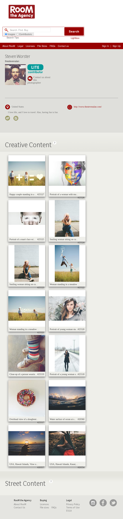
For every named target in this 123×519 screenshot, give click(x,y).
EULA (69, 510)
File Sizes (42, 46)
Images (11, 34)
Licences (44, 504)
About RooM (8, 46)
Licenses (30, 46)
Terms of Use (73, 507)
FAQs (52, 46)
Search (74, 31)
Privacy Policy (73, 504)
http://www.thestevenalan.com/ (88, 107)
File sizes (44, 507)
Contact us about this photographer (38, 80)
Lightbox (75, 38)
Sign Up (117, 46)
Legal (20, 46)
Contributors (25, 34)
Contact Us (19, 507)
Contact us (63, 46)
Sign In (105, 46)
